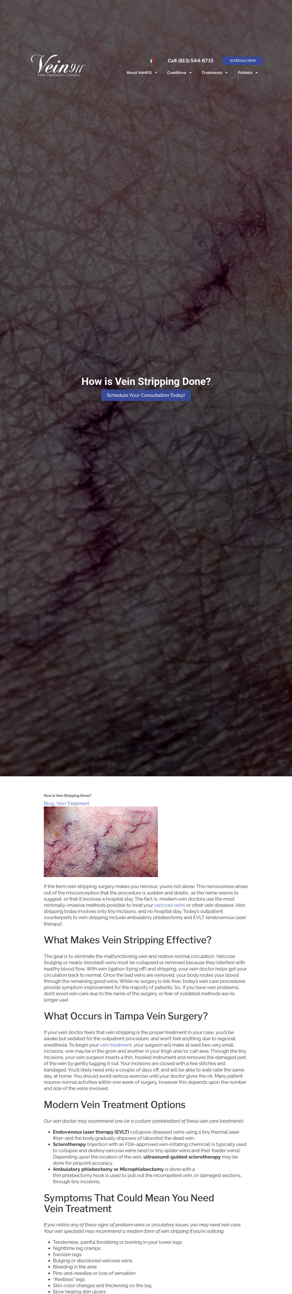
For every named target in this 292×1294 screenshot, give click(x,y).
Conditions (176, 72)
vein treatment (116, 1045)
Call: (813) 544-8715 (191, 61)
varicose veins (169, 905)
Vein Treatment (72, 803)
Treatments (212, 72)
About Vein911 (139, 72)
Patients (245, 72)
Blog (49, 803)
